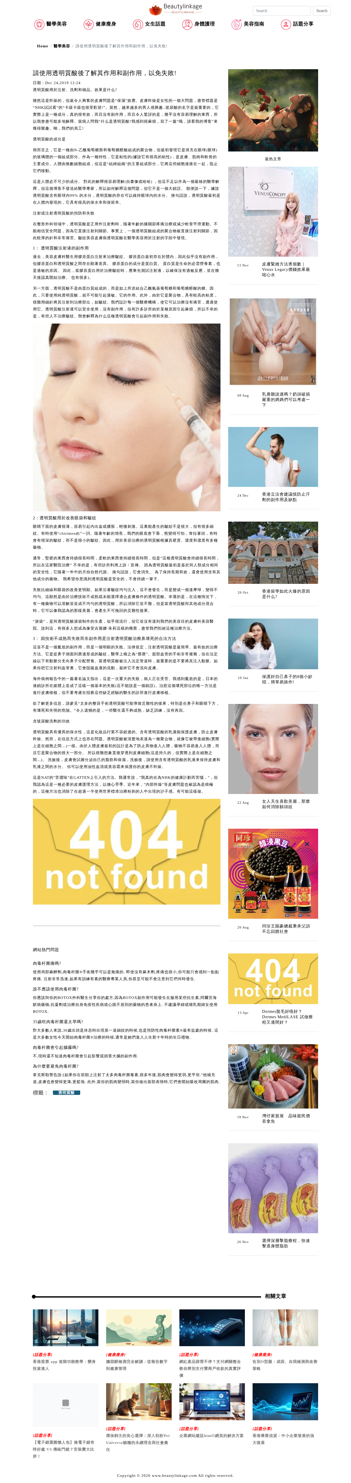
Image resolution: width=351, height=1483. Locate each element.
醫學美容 (57, 23)
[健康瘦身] (116, 1355)
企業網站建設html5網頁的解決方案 (211, 1436)
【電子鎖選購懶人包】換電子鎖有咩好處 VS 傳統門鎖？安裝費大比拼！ (64, 1449)
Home (42, 46)
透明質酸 (66, 1093)
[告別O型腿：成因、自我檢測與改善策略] (285, 1327)
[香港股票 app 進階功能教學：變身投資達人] (65, 1327)
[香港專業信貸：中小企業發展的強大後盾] (285, 1401)
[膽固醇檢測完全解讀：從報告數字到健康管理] (139, 1327)
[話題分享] (42, 1355)
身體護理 (205, 23)
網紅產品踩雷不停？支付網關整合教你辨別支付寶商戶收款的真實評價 (210, 1369)
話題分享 (303, 23)
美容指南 (254, 23)
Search (321, 10)
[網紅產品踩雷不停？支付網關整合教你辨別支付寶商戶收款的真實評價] (212, 1327)
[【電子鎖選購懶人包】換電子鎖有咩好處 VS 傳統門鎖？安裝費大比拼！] (65, 1405)
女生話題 (155, 23)
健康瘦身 (106, 23)
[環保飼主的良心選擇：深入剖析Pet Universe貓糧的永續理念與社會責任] (139, 1401)
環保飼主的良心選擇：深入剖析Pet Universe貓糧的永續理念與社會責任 (138, 1443)
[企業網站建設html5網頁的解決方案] (212, 1401)
